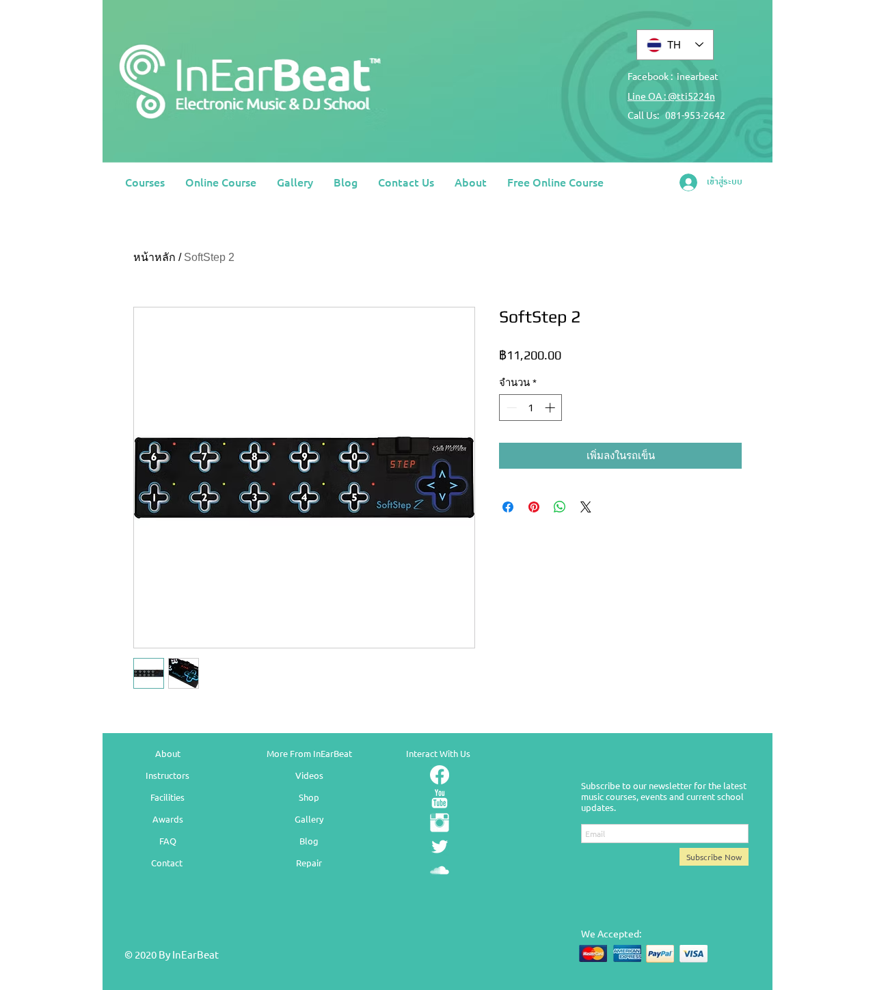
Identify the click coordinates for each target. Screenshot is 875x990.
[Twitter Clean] (439, 846)
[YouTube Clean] (439, 798)
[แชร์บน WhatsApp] (560, 507)
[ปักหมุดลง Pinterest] (534, 507)
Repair (309, 862)
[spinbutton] (531, 407)
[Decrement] (510, 407)
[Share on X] (586, 507)
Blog (309, 841)
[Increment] (551, 407)
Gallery (309, 819)
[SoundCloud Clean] (439, 870)
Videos (309, 775)
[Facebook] (439, 774)
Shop (309, 797)
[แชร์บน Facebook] (508, 507)
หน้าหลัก (154, 257)
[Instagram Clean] (439, 822)
